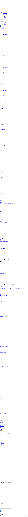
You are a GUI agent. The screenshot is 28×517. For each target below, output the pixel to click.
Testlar (2, 21)
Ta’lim (2, 188)
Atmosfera (2, 113)
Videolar (2, 56)
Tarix (3, 95)
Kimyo (3, 39)
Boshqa (3, 15)
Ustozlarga (2, 443)
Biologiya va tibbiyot (5, 14)
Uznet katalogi (4, 20)
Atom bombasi (3, 129)
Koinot (2, 108)
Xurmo (3, 72)
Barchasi (1, 200)
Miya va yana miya (3, 145)
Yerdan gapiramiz (5, 67)
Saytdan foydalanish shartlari (3, 102)
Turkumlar (4, 16)
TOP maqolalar (1, 248)
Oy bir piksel (4, 24)
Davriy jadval (4, 22)
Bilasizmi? (2, 28)
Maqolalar (2, 12)
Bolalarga (2, 177)
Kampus (4, 23)
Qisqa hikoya (4, 17)
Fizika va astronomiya (5, 13)
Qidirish (7, 433)
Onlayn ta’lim (2, 150)
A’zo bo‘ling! (2, 513)
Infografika (4, 78)
